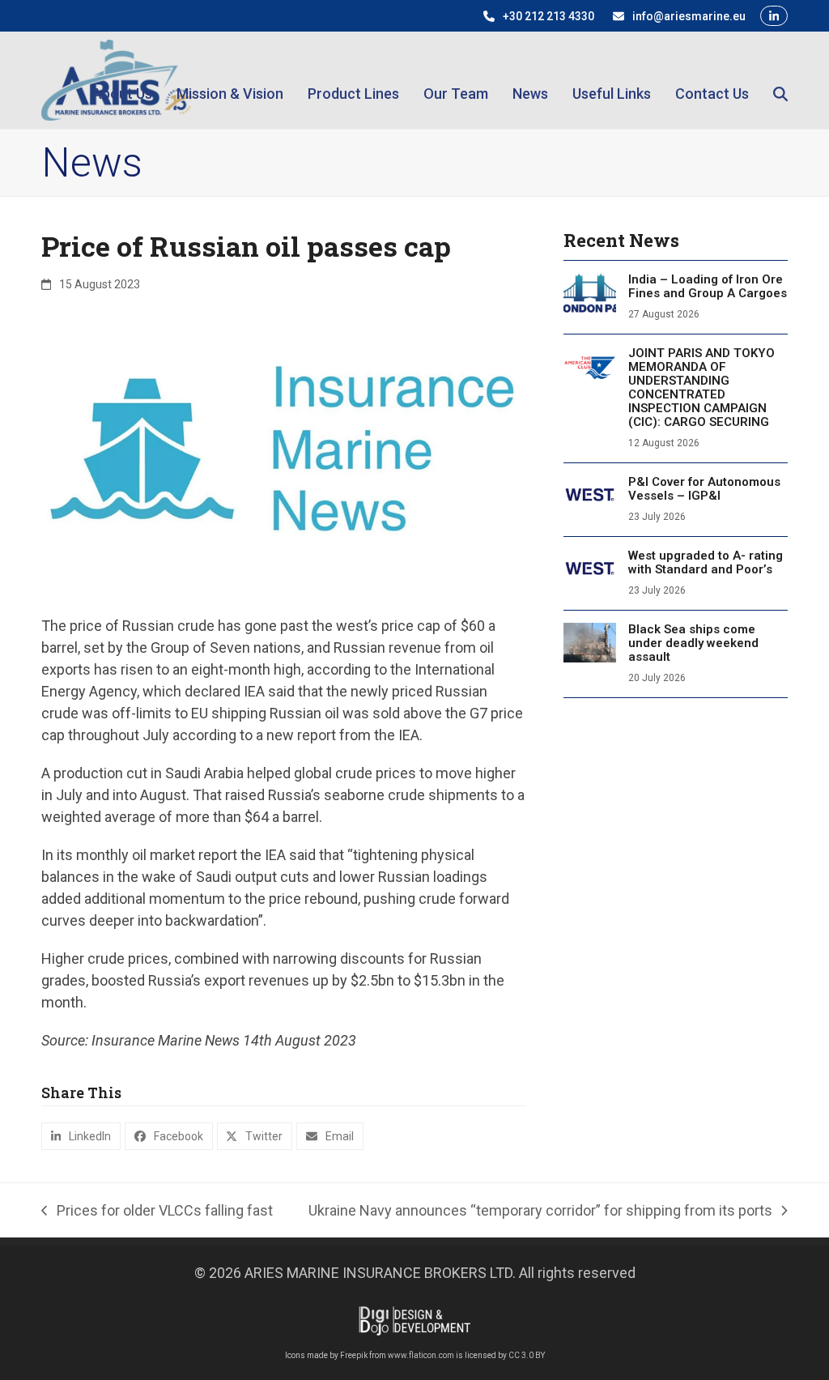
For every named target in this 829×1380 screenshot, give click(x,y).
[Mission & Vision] (229, 80)
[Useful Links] (611, 80)
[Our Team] (455, 80)
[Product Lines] (353, 80)
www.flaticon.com (421, 1355)
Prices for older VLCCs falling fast (156, 1211)
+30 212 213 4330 (548, 16)
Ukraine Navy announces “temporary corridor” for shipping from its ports (540, 1211)
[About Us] (122, 80)
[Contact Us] (712, 80)
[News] (530, 80)
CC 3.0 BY (526, 1355)
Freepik (354, 1355)
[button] (780, 80)
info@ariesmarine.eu (689, 16)
